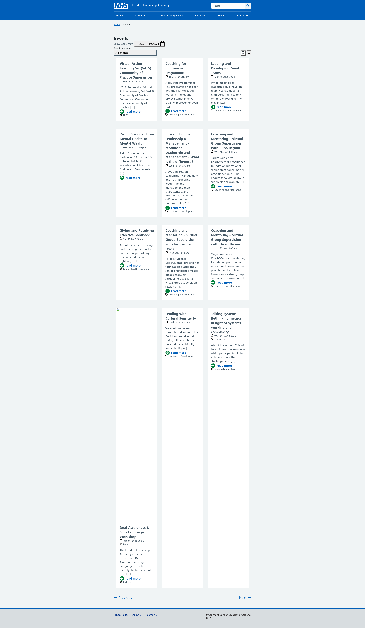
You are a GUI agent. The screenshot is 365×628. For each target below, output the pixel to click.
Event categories (122, 48)
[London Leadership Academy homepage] (121, 6)
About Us (140, 15)
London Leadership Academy (151, 5)
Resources (200, 15)
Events (221, 15)
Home (119, 15)
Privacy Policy (121, 614)
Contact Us (243, 15)
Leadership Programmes (170, 15)
